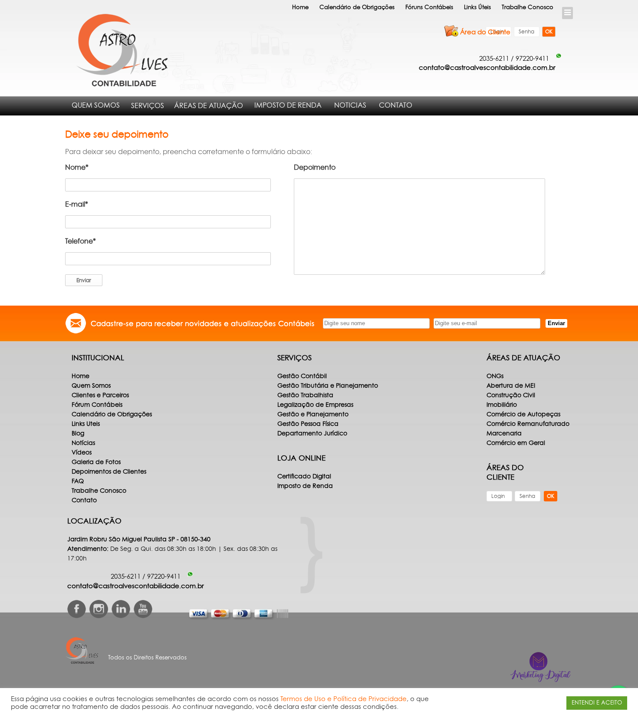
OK (548, 31)
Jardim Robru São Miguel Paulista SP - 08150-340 (138, 540)
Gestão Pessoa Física (308, 424)
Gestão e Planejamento (313, 415)
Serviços (147, 105)
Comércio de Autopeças (523, 415)
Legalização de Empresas (315, 405)
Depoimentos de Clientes (109, 472)
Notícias (83, 443)
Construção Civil (511, 395)
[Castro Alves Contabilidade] (120, 50)
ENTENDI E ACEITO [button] (597, 703)
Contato (395, 105)
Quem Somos (96, 105)
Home (300, 7)
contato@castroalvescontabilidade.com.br (487, 68)
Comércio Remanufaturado (528, 424)
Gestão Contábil (302, 376)
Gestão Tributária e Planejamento (327, 386)
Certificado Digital (304, 477)
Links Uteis (86, 424)
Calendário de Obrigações (357, 7)
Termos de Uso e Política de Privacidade (343, 699)
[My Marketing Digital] (540, 667)
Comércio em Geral (516, 443)
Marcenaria (504, 434)
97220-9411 (532, 59)
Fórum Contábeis (97, 405)
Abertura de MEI (511, 386)
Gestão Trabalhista (305, 395)
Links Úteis (477, 7)
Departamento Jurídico (312, 434)
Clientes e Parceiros (100, 395)
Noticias (350, 105)
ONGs (495, 376)
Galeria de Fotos (96, 462)
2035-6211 (494, 59)
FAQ (78, 481)
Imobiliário (502, 405)
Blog (78, 434)
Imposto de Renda (288, 105)
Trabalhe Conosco (527, 7)
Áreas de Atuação (208, 105)
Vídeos (82, 453)
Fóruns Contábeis (429, 7)
